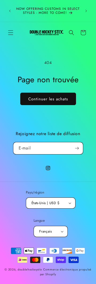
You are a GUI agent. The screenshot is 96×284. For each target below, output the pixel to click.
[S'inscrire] (77, 148)
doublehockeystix (30, 269)
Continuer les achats (48, 99)
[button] (11, 32)
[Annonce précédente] (10, 11)
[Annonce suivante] (86, 11)
